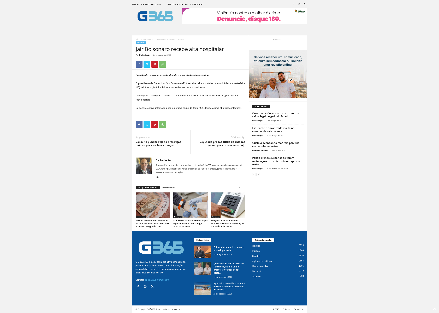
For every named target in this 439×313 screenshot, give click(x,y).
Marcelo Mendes (260, 150)
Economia (141, 217)
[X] (304, 4)
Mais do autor (168, 187)
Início (138, 39)
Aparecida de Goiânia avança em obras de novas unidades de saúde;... (229, 286)
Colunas (286, 309)
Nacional (147, 39)
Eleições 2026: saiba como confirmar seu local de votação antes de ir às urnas (227, 223)
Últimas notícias (260, 266)
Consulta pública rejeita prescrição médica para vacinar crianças (158, 143)
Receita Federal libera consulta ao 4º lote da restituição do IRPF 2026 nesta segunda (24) (152, 223)
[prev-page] (239, 187)
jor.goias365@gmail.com (157, 280)
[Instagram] (299, 4)
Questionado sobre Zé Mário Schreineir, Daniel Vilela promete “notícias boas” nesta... (228, 268)
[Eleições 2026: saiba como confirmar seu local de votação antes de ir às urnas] (228, 205)
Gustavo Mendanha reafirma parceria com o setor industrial (275, 144)
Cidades (256, 256)
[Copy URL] (170, 64)
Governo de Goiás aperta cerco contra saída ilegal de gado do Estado (275, 114)
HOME (276, 309)
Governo (256, 276)
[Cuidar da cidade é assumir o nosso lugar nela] (202, 252)
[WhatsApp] (162, 64)
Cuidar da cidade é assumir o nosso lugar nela (228, 249)
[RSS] (158, 177)
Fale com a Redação (177, 4)
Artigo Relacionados (147, 187)
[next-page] (243, 187)
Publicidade (196, 4)
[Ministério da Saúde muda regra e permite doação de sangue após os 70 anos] (190, 205)
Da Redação (145, 55)
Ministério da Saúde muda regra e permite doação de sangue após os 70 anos (190, 223)
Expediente (299, 309)
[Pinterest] (154, 64)
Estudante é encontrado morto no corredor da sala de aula (273, 129)
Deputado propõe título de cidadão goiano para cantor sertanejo (222, 143)
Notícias (256, 246)
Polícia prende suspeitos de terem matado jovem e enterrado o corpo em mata (276, 161)
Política (256, 251)
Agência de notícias (262, 261)
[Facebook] (294, 4)
